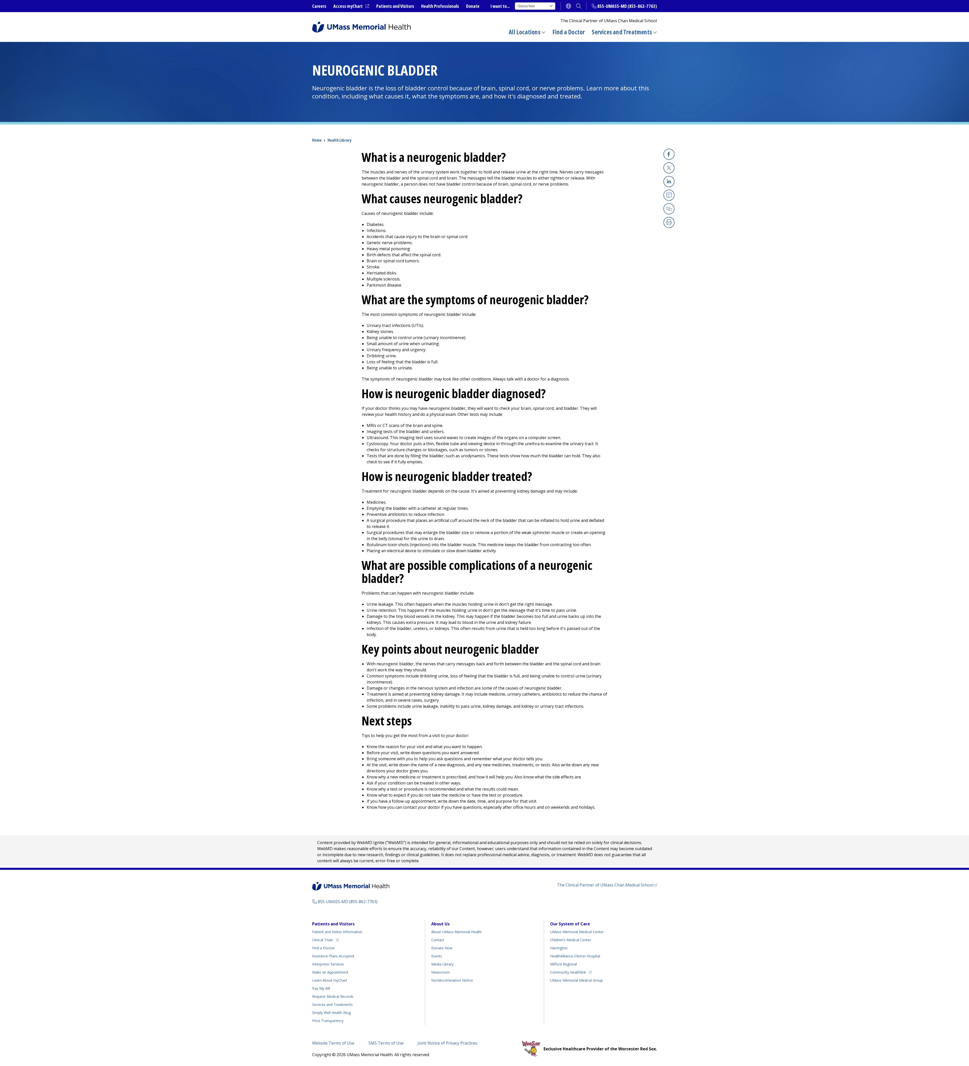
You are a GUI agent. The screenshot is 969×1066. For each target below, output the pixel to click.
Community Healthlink (568, 972)
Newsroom (440, 972)
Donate (472, 6)
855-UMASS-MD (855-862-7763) (627, 6)
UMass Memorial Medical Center (577, 931)
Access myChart (351, 6)
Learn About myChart (329, 980)
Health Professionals (440, 6)
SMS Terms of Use (385, 1043)
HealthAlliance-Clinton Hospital (575, 956)
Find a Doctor (568, 32)
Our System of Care (570, 924)
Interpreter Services (328, 964)
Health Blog (331, 1012)
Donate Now (441, 948)
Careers (319, 6)
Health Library (339, 140)
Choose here (526, 6)
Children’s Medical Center (570, 939)
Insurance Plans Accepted (333, 956)
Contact (437, 939)
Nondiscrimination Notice (452, 980)
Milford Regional (563, 964)
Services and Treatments (622, 32)
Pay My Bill (321, 988)
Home (317, 140)
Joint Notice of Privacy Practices (447, 1043)
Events (436, 956)
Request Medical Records (333, 996)
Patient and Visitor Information (337, 931)
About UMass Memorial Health (456, 931)
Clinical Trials (325, 939)
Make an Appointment (330, 972)
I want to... (500, 6)
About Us (440, 924)
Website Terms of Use (333, 1043)
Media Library (442, 964)
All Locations (525, 32)
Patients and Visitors (395, 6)
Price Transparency (327, 1020)
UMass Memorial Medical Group (576, 980)
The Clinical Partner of (607, 885)
